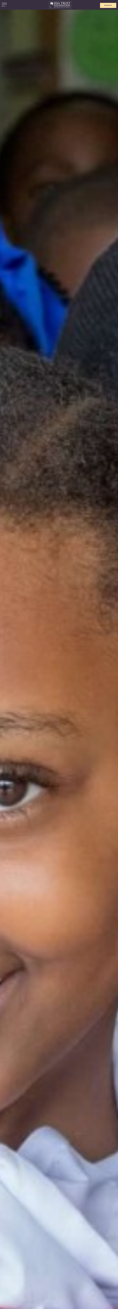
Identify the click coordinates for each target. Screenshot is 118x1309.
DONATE (108, 4)
